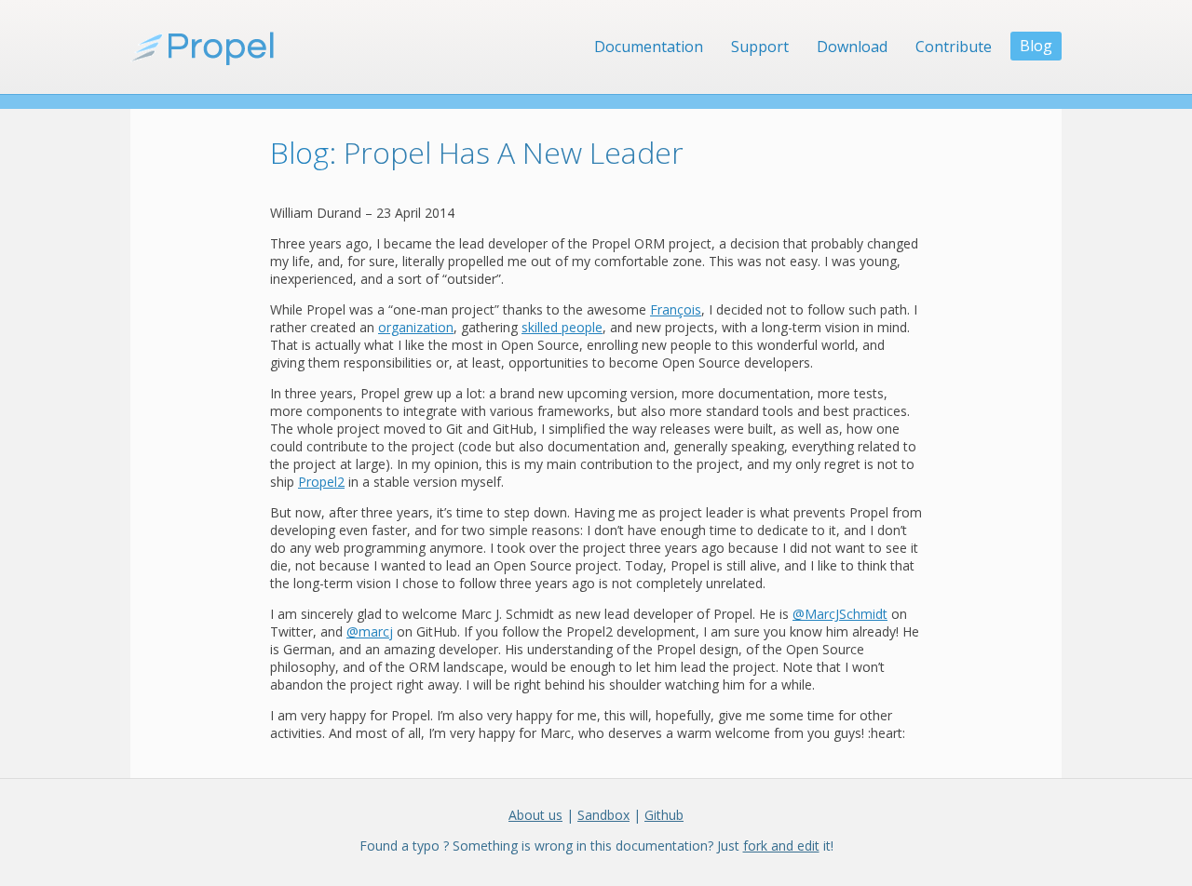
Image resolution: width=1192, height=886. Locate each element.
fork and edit (781, 845)
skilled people (562, 327)
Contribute (953, 46)
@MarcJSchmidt (839, 614)
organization (416, 327)
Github (664, 815)
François (675, 309)
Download (852, 46)
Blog (1036, 45)
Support (760, 46)
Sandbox (603, 815)
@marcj (369, 631)
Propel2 (321, 481)
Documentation (648, 46)
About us (535, 815)
